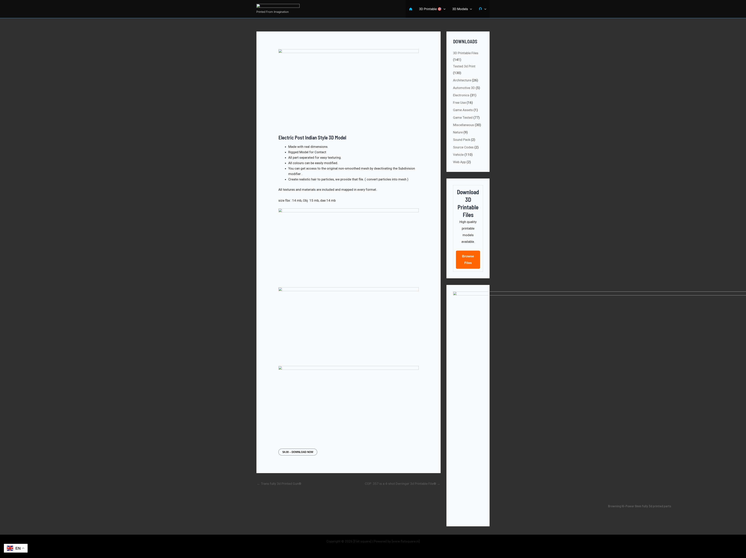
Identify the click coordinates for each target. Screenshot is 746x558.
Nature (458, 132)
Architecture (462, 80)
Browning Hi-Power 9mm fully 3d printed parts (639, 506)
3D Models (460, 9)
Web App (459, 162)
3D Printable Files (465, 53)
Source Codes (463, 147)
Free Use (459, 102)
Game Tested (463, 117)
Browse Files (468, 259)
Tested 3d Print (464, 66)
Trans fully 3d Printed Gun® (279, 484)
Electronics (461, 95)
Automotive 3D (464, 88)
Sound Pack (461, 140)
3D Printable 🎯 (430, 9)
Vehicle (458, 155)
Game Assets (463, 110)
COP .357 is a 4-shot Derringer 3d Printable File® (402, 484)
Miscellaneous (463, 125)
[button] (443, 9)
